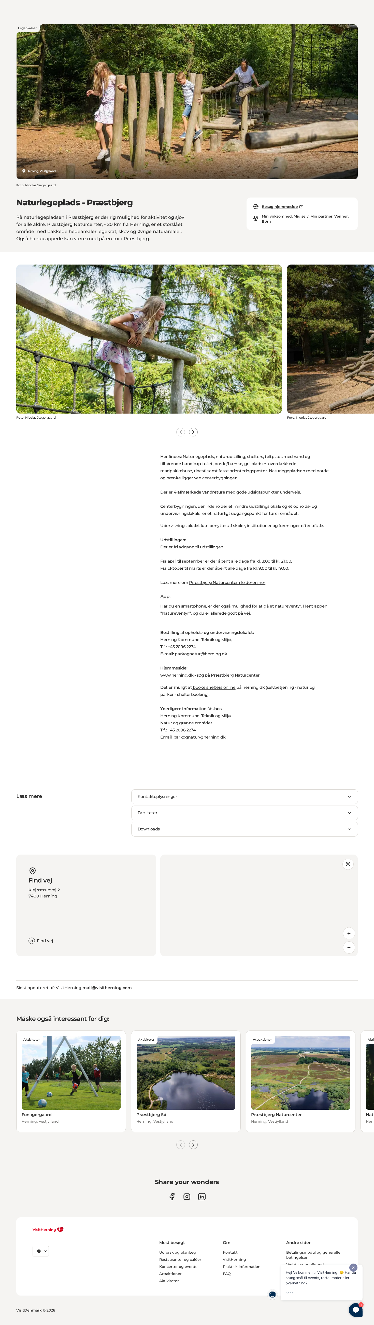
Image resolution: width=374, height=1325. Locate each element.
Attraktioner (170, 1273)
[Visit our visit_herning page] (186, 1196)
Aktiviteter (169, 1281)
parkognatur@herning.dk (200, 737)
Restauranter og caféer (180, 1259)
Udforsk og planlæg (177, 1252)
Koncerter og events (178, 1266)
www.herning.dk (177, 675)
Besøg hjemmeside (280, 206)
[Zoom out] (349, 947)
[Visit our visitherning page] (171, 1196)
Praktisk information (242, 1266)
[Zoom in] (349, 933)
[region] (259, 905)
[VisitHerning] (48, 1229)
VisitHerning (234, 1259)
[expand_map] (348, 864)
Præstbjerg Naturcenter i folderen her (227, 582)
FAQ (227, 1273)
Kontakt (230, 1252)
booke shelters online (214, 687)
